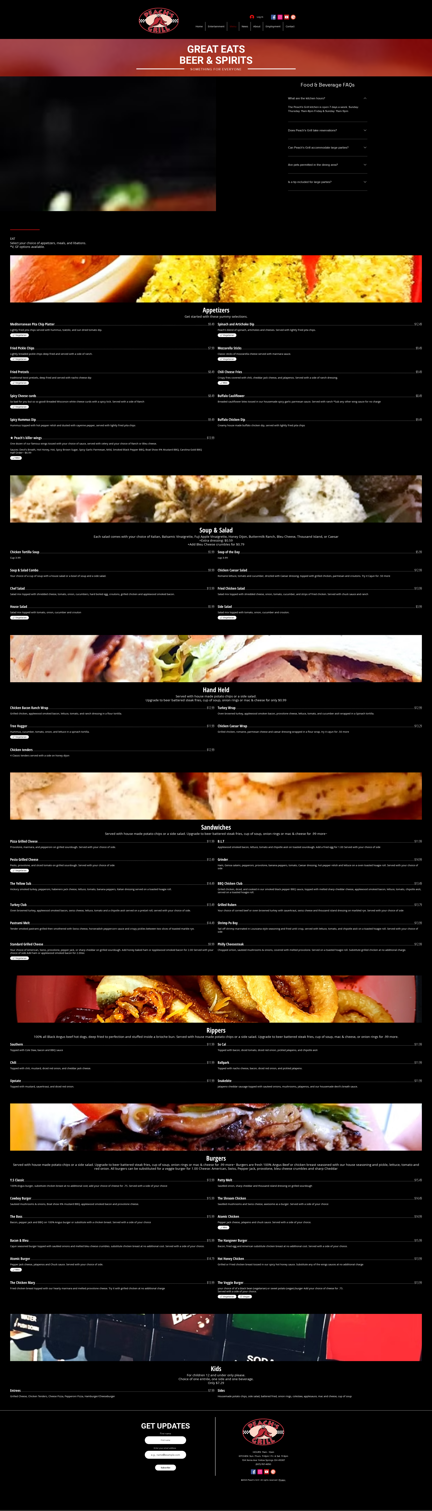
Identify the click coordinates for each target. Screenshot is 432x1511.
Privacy (282, 1480)
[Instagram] (280, 17)
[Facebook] (273, 17)
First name (165, 1433)
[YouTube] (286, 17)
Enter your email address (165, 1448)
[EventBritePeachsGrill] (293, 17)
